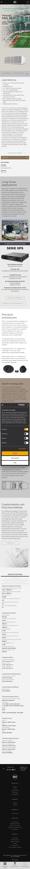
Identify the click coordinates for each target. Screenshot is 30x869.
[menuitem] (15, 859)
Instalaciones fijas (15, 790)
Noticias (15, 843)
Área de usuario (15, 821)
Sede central (15, 837)
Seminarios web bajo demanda (15, 827)
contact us (10, 543)
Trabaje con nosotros (15, 841)
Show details (22, 448)
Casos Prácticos (15, 813)
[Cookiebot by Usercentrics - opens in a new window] (19, 405)
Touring (15, 788)
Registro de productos (15, 823)
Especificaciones (19, 73)
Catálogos (15, 802)
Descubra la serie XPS (14, 297)
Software (15, 804)
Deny (15, 462)
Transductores (15, 794)
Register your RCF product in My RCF (23, 768)
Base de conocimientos (15, 825)
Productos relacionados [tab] (15, 582)
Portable (15, 786)
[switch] (26, 434)
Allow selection (15, 458)
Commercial (15, 792)
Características (6, 73)
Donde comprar (12, 39)
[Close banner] (27, 404)
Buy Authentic (15, 829)
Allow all (15, 453)
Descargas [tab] (15, 578)
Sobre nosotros (15, 845)
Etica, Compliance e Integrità (15, 847)
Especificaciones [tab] (15, 574)
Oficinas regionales (15, 839)
